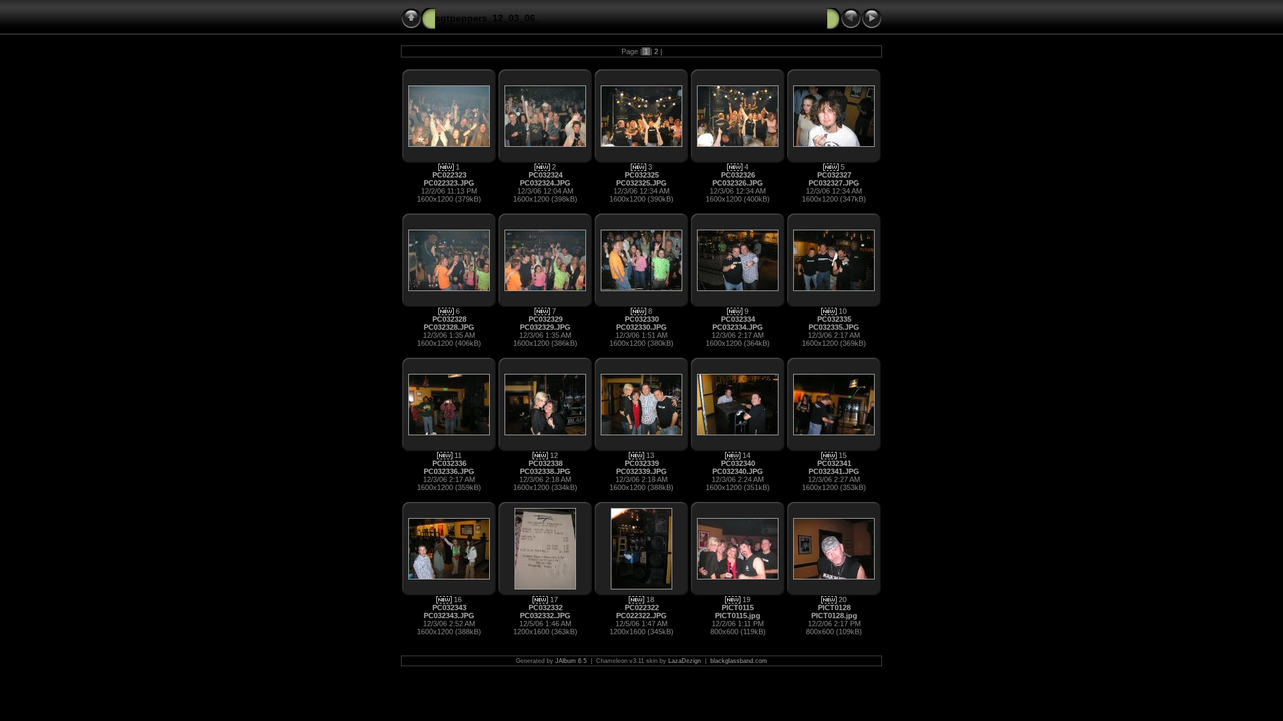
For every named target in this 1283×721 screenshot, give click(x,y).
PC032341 (834, 463)
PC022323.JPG (449, 183)
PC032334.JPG (737, 327)
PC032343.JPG (449, 616)
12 (554, 455)
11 (458, 455)
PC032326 (738, 175)
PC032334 (738, 319)
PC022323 (449, 175)
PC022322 (642, 608)
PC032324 (546, 175)
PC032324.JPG (545, 183)
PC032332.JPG (545, 616)
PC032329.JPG (545, 327)
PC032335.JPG (834, 327)
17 (554, 599)
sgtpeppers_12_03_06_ (488, 18)
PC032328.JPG (449, 327)
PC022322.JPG (641, 616)
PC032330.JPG (641, 327)
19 (746, 599)
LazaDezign (684, 661)
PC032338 (546, 463)
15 (843, 455)
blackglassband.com (738, 661)
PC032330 (642, 319)
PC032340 (738, 463)
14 (746, 455)
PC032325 (642, 175)
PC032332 (546, 608)
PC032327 (834, 175)
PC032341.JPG (834, 471)
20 (843, 599)
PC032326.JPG (737, 183)
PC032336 (449, 463)
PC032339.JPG (641, 471)
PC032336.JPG (449, 471)
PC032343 (449, 608)
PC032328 (449, 319)
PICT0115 (738, 608)
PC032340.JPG (737, 471)
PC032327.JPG (834, 183)
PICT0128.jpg (834, 616)
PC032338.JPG (545, 471)
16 (458, 599)
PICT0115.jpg (737, 616)
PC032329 (546, 319)
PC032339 (642, 463)
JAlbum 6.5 (571, 661)
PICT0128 (834, 608)
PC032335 (834, 319)
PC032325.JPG (641, 183)
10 (843, 311)
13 (650, 455)
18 (650, 599)
